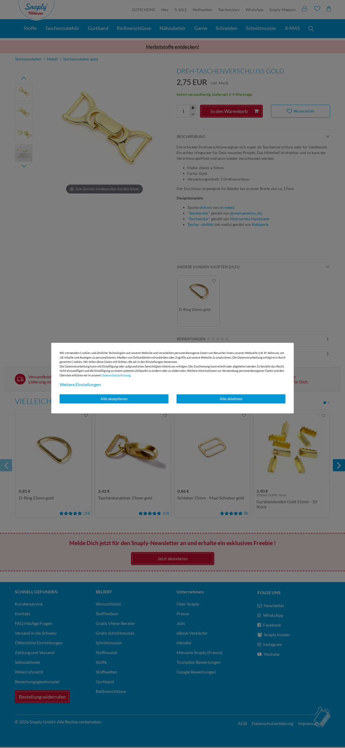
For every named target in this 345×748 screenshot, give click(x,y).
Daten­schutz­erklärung (116, 375)
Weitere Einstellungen (80, 384)
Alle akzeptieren (114, 398)
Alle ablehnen (231, 398)
